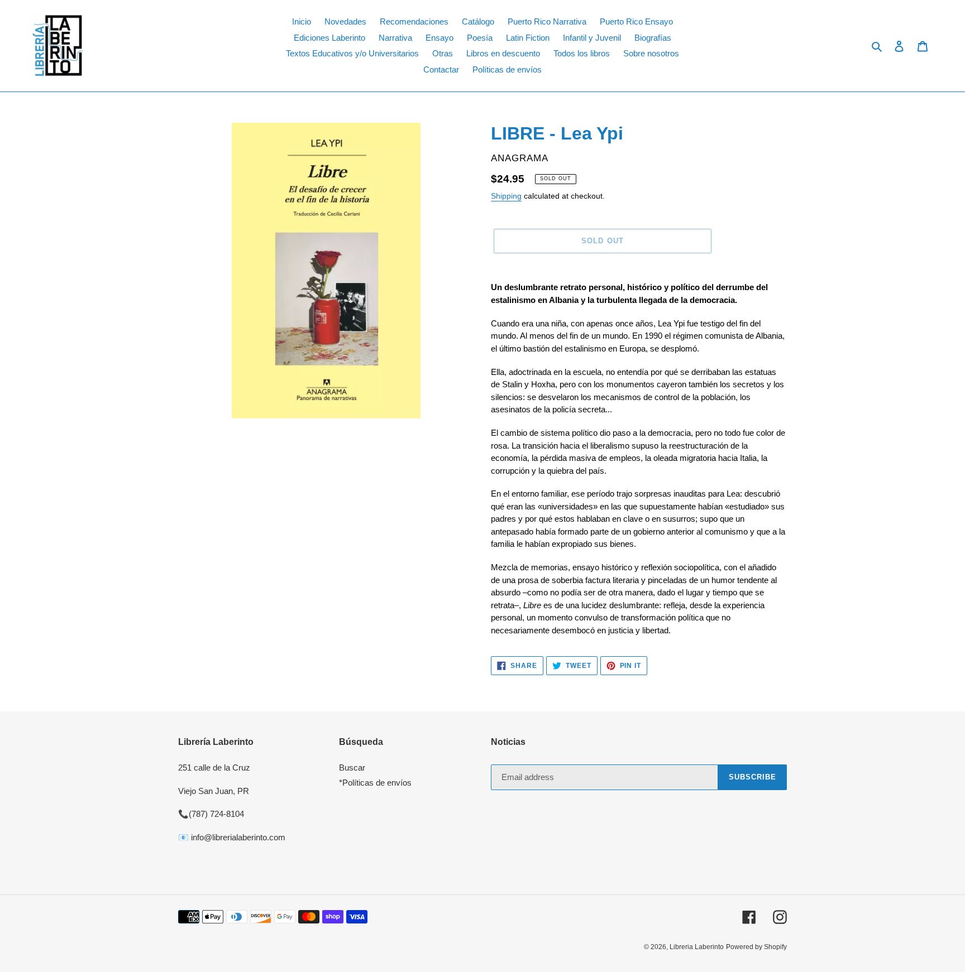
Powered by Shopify (756, 947)
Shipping (506, 195)
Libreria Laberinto (697, 947)
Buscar (352, 767)
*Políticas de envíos (375, 782)
